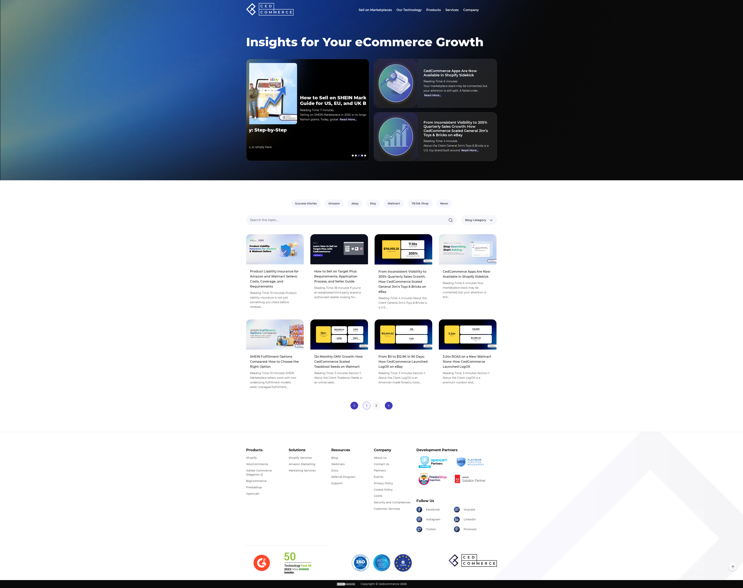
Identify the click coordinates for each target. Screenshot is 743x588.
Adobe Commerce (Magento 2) (259, 472)
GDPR (378, 496)
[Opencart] (433, 462)
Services (452, 10)
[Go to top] (732, 566)
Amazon (334, 203)
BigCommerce (256, 481)
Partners (380, 470)
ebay (355, 203)
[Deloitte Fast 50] (297, 562)
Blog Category (475, 220)
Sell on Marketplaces (375, 10)
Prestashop (254, 487)
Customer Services (387, 509)
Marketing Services (302, 470)
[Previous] (354, 405)
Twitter (431, 529)
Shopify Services (300, 458)
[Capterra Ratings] (261, 563)
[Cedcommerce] (473, 560)
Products (433, 10)
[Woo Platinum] (471, 462)
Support (337, 483)
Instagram (433, 519)
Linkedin (470, 519)
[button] (352, 156)
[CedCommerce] (270, 9)
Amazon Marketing (302, 464)
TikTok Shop (420, 203)
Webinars (338, 464)
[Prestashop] (433, 478)
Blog (334, 458)
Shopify (251, 458)
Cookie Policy (383, 489)
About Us (380, 458)
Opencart (252, 493)
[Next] (389, 405)
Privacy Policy (383, 483)
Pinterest (470, 529)
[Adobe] (471, 478)
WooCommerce (257, 464)
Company (471, 10)
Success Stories (306, 203)
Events (378, 477)
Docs (334, 470)
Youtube (469, 509)
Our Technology (409, 10)
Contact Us (381, 464)
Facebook (433, 509)
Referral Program (343, 477)
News (444, 203)
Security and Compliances (392, 502)
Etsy (373, 203)
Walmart (394, 203)
